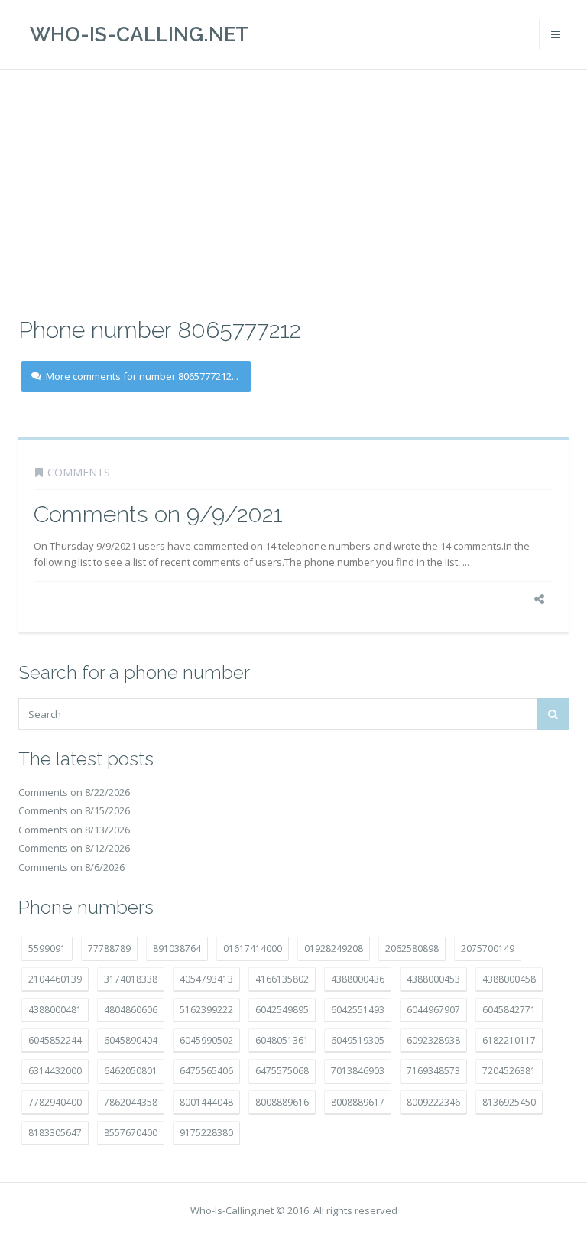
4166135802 (282, 979)
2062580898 (412, 948)
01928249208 (333, 948)
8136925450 (509, 1102)
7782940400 (55, 1102)
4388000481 (55, 1009)
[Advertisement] (293, 191)
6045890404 (130, 1040)
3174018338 (130, 979)
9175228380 (206, 1132)
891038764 (177, 948)
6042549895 (282, 1009)
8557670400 (130, 1132)
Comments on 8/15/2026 (74, 810)
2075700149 (487, 948)
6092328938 (433, 1040)
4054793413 (206, 979)
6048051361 (282, 1040)
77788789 (109, 948)
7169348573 (433, 1070)
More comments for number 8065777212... (142, 376)
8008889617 (357, 1102)
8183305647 (55, 1132)
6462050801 (130, 1070)
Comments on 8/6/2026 (71, 867)
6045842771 (509, 1009)
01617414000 (252, 948)
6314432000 (55, 1070)
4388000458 (509, 979)
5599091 (47, 948)
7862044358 (130, 1102)
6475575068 (282, 1070)
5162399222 (206, 1009)
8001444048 (206, 1102)
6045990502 (206, 1040)
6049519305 (357, 1040)
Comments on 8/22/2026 (74, 792)
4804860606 (130, 1009)
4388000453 (433, 979)
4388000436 (357, 979)
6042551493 (357, 1009)
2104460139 (55, 979)
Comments (78, 472)
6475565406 (206, 1070)
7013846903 (357, 1070)
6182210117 (509, 1040)
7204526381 (509, 1070)
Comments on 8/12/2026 (74, 848)
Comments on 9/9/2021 (158, 514)
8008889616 (282, 1102)
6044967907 (433, 1009)
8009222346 (433, 1102)
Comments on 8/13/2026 (74, 829)
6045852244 (55, 1040)
